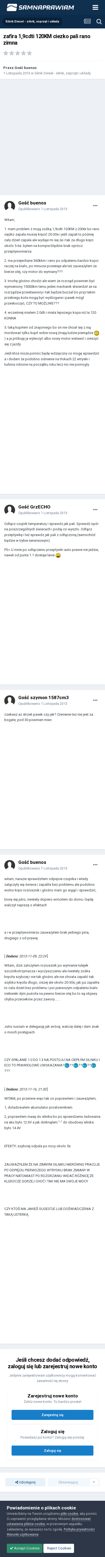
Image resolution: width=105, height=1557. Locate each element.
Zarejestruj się (52, 1415)
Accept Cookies (26, 1548)
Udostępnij (27, 1482)
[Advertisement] (52, 137)
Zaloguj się (52, 1451)
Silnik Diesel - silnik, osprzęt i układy (62, 73)
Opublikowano (42, 209)
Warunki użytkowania (22, 1534)
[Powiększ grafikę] (96, 333)
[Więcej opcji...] (95, 206)
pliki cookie (69, 1514)
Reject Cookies (58, 1548)
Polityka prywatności (79, 1529)
